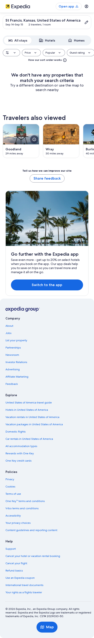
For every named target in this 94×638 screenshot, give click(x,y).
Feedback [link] (11, 384)
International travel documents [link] (24, 585)
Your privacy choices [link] (18, 523)
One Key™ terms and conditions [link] (25, 501)
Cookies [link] (10, 486)
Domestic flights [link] (15, 431)
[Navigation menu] (86, 6)
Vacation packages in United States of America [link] (34, 424)
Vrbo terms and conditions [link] (22, 508)
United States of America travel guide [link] (28, 402)
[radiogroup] (47, 40)
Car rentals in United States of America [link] (29, 439)
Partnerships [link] (13, 347)
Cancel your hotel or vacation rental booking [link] (32, 556)
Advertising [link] (12, 369)
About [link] (9, 326)
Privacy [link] (9, 479)
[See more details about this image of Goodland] (34, 139)
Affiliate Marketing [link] (16, 376)
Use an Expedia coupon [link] (20, 578)
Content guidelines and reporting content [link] (31, 530)
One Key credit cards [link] (18, 460)
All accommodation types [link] (21, 446)
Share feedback (47, 178)
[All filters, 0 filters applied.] (11, 52)
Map (50, 627)
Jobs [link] (8, 333)
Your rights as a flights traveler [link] (23, 592)
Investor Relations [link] (16, 362)
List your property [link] (16, 340)
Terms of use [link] (13, 494)
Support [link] (10, 549)
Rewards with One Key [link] (19, 453)
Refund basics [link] (14, 570)
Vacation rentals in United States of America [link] (32, 417)
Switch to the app (47, 285)
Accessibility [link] (13, 515)
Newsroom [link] (12, 355)
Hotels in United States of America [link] (26, 410)
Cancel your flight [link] (16, 563)
